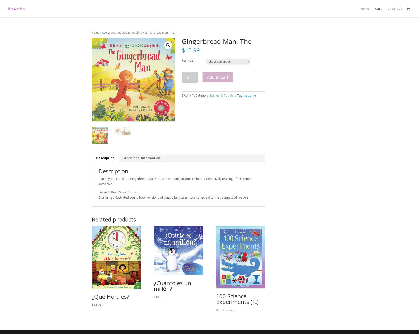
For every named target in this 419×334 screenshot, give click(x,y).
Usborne (250, 95)
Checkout (395, 9)
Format (187, 60)
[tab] (105, 158)
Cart (378, 9)
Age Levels (109, 32)
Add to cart (217, 77)
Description (105, 158)
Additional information (142, 158)
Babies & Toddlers (130, 32)
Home (365, 9)
